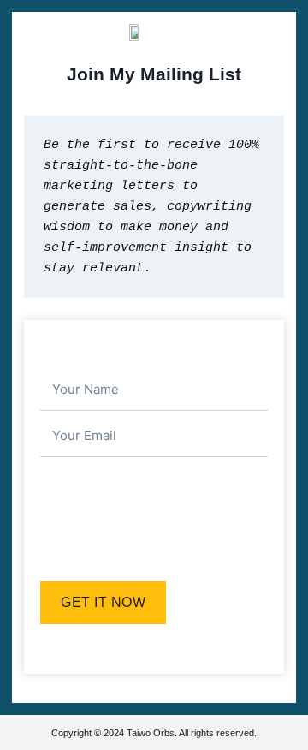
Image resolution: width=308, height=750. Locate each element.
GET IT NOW (103, 602)
